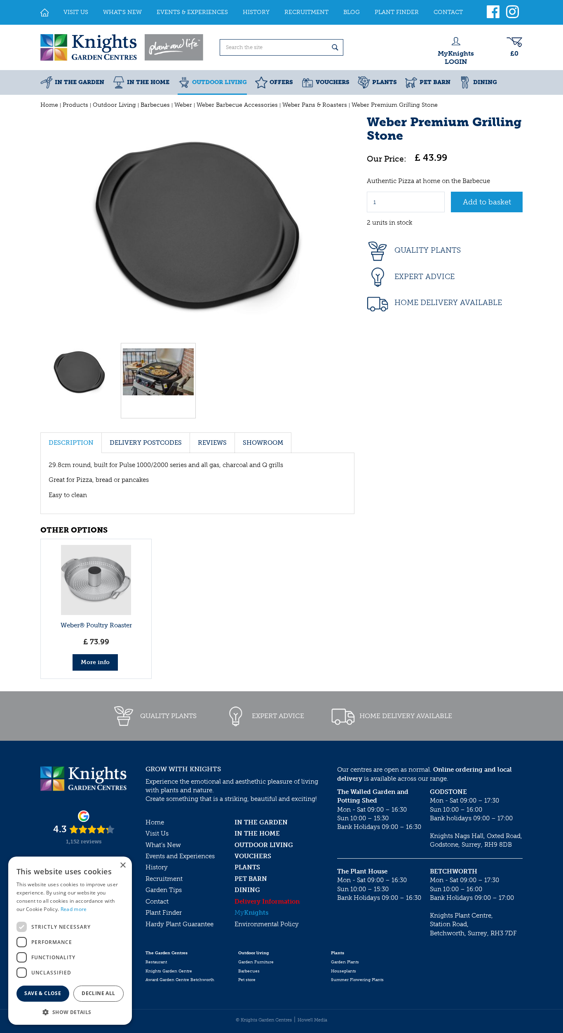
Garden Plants (345, 962)
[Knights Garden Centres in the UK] (122, 47)
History (156, 867)
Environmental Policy (267, 924)
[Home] (44, 12)
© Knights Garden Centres (264, 1020)
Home (154, 822)
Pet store (247, 979)
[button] (70, 1012)
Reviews (212, 442)
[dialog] (70, 941)
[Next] (346, 225)
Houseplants (343, 971)
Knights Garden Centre (168, 971)
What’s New (163, 845)
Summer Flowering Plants (357, 979)
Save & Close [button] (42, 993)
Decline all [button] (98, 993)
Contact (157, 901)
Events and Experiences (180, 856)
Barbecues (249, 971)
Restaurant (156, 962)
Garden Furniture (256, 962)
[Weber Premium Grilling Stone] (197, 225)
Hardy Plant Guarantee (179, 924)
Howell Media (312, 1020)
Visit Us (157, 833)
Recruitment (164, 879)
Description (71, 442)
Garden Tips (163, 890)
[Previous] (49, 225)
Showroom (263, 442)
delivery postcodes (146, 442)
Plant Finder (163, 912)
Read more (74, 909)
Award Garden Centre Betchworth (179, 979)
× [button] (123, 865)
